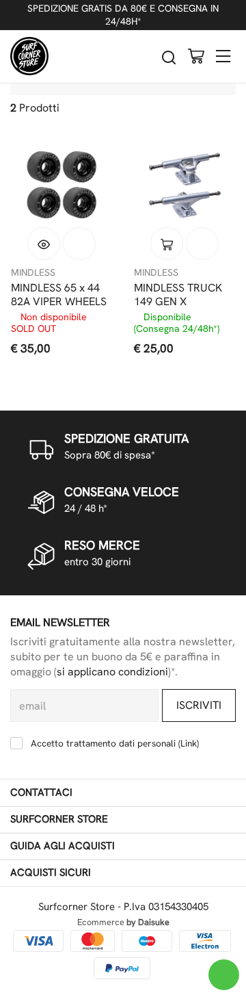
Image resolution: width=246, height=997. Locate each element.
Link (188, 743)
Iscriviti (198, 705)
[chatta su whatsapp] (223, 974)
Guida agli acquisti (62, 846)
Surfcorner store (59, 819)
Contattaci (41, 792)
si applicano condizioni (112, 671)
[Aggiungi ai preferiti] (79, 243)
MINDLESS (33, 272)
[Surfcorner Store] (29, 56)
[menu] (223, 55)
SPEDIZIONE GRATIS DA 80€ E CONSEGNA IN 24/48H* (123, 14)
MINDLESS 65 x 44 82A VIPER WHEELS (59, 295)
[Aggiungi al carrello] (166, 243)
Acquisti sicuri (50, 872)
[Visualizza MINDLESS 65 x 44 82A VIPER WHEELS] (43, 243)
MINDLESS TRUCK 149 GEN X (178, 295)
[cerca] (169, 57)
